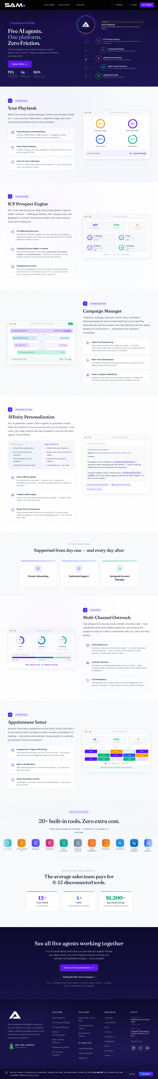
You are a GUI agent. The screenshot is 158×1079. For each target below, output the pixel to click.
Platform (49, 5)
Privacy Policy (33, 1075)
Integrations (110, 1041)
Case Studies (110, 1022)
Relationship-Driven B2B (87, 1019)
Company (109, 1018)
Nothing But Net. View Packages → (79, 977)
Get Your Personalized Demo (77, 968)
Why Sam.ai (110, 1036)
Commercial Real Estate (86, 1027)
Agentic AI (83, 1058)
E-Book (108, 1032)
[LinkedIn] (133, 1048)
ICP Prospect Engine (61, 1022)
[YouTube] (147, 1048)
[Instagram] (140, 1048)
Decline (132, 1074)
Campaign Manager (60, 1027)
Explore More (18, 64)
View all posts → (137, 1041)
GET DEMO (147, 5)
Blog (107, 1027)
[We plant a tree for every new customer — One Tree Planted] (26, 1046)
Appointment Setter (60, 1047)
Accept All (146, 1074)
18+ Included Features (57, 1053)
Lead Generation (86, 1053)
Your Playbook (58, 1018)
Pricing (80, 5)
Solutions (64, 5)
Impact (108, 1055)
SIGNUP (119, 5)
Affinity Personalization (58, 1033)
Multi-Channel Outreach (58, 1041)
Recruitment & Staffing (85, 1034)
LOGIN (134, 5)
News (107, 1046)
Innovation (109, 1051)
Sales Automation (86, 1048)
